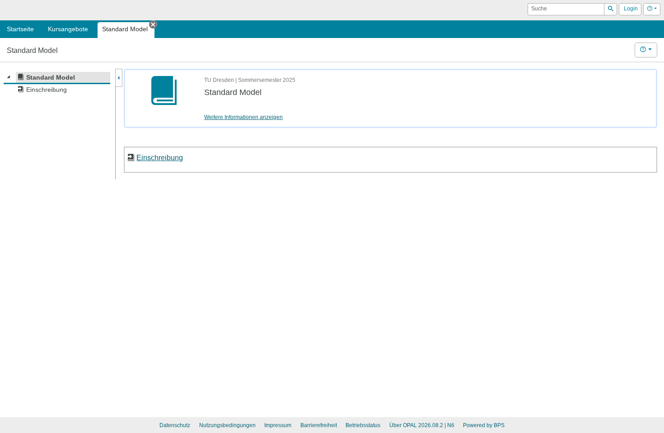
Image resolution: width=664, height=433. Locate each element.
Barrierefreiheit (318, 425)
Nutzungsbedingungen (227, 425)
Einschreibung (159, 157)
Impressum (277, 425)
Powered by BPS (484, 425)
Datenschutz (174, 425)
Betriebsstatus (363, 425)
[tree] (57, 83)
